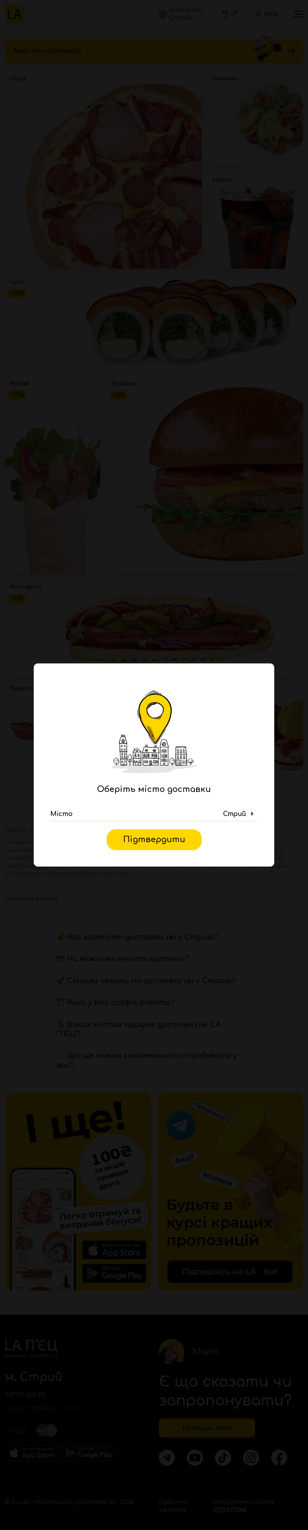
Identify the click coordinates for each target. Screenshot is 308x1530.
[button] (154, 814)
